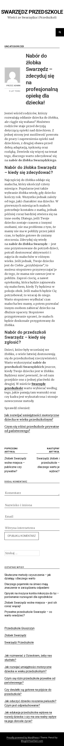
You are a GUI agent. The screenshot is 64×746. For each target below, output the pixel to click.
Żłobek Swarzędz (15, 635)
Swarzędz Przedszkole (32, 12)
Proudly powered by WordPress (23, 737)
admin (17, 85)
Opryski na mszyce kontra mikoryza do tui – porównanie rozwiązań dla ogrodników (31, 595)
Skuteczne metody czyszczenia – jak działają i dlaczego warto (27, 576)
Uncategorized (14, 46)
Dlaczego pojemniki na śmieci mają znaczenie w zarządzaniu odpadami (26, 585)
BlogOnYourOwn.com (32, 741)
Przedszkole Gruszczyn (19, 628)
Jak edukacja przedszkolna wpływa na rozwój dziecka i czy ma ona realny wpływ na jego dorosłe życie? (30, 717)
